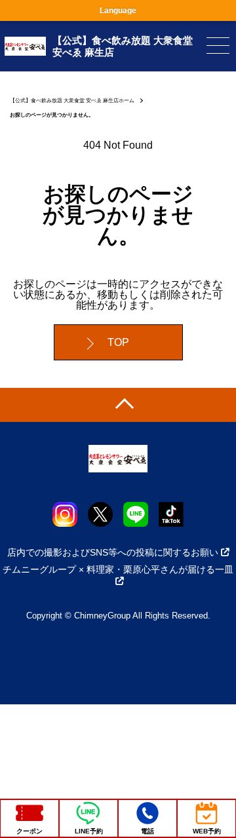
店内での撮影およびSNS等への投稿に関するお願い (112, 552)
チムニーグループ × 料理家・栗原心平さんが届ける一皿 (118, 569)
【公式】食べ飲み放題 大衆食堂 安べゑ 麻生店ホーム (72, 101)
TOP (118, 342)
